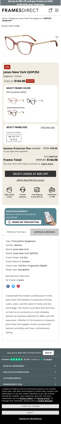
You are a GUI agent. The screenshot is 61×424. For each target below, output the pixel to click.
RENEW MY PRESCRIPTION (25, 222)
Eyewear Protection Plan (17, 148)
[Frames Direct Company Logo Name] (20, 10)
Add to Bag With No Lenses (30, 180)
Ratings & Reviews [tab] (44, 231)
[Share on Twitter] (13, 286)
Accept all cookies (30, 406)
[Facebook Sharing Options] (8, 286)
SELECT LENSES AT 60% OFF (30, 174)
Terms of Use (43, 398)
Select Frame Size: (17, 127)
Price (51, 157)
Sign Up (48, 353)
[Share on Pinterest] (18, 286)
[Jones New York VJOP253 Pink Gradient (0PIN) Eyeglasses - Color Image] (16, 102)
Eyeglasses (13, 18)
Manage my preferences (30, 419)
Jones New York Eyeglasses (31, 18)
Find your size (48, 127)
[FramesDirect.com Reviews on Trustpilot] (30, 359)
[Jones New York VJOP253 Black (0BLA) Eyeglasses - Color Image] (35, 102)
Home (4, 18)
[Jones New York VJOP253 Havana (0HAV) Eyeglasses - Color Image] (16, 114)
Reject (30, 412)
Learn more (47, 163)
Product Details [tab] (16, 231)
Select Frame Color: (18, 88)
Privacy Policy (26, 398)
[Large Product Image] (30, 45)
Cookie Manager (45, 401)
